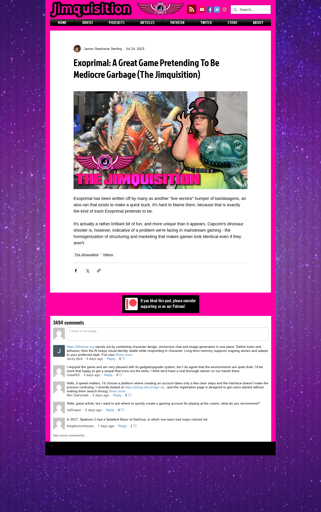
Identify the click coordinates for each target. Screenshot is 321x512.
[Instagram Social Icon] (224, 9)
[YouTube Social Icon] (202, 9)
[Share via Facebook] (76, 270)
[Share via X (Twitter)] (87, 270)
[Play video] (160, 140)
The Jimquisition (86, 254)
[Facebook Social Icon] (209, 9)
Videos (108, 254)
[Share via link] (99, 270)
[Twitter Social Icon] (217, 9)
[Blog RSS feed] (191, 9)
